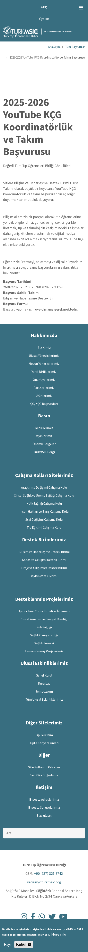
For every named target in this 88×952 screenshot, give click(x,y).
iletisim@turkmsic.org (44, 882)
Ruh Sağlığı (44, 627)
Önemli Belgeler (44, 444)
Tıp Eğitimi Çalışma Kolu (44, 527)
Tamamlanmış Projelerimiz (44, 651)
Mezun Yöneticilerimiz (44, 363)
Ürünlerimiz (44, 396)
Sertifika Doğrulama (44, 775)
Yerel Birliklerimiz (44, 372)
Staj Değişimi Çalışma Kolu (44, 519)
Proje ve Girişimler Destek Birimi (44, 568)
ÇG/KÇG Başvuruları (44, 404)
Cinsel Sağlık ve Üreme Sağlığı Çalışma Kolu (44, 495)
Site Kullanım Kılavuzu (44, 767)
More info (58, 934)
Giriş (44, 7)
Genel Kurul (44, 675)
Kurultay (44, 683)
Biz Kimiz (44, 347)
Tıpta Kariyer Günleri (44, 743)
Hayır (8, 944)
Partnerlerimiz (44, 388)
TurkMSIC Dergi (44, 452)
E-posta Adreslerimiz (44, 799)
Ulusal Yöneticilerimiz (44, 355)
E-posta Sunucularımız (44, 807)
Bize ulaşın (44, 815)
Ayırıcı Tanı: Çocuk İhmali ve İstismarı (44, 611)
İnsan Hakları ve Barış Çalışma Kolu (44, 511)
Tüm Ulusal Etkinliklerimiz (44, 699)
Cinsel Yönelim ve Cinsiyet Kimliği (44, 619)
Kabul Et (23, 944)
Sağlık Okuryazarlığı (44, 635)
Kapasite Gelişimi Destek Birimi (44, 560)
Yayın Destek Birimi (44, 576)
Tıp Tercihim (44, 735)
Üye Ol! (44, 19)
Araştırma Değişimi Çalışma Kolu (44, 487)
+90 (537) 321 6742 (48, 873)
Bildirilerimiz (44, 428)
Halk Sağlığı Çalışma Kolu (44, 503)
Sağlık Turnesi (44, 643)
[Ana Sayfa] (38, 31)
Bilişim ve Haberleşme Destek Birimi (44, 552)
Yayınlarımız (44, 436)
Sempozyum (44, 691)
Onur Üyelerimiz (44, 380)
